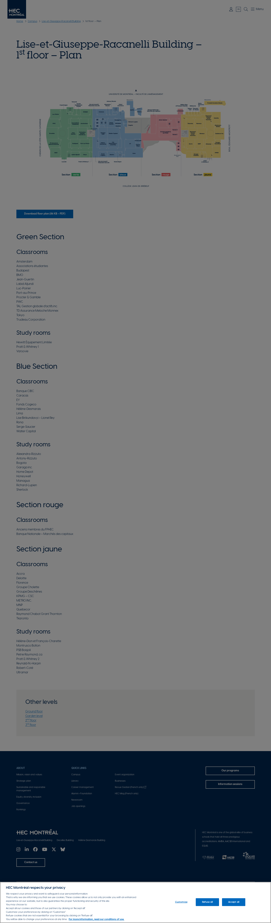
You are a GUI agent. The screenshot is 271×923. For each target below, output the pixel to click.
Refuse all (207, 902)
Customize (181, 902)
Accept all (233, 902)
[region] (135, 902)
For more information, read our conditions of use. (96, 919)
